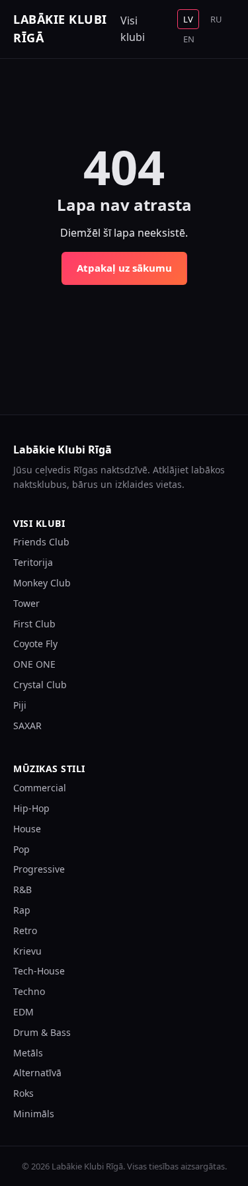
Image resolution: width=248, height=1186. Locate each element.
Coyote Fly (35, 643)
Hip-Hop (31, 808)
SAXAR (27, 725)
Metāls (28, 1053)
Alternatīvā (37, 1072)
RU (216, 19)
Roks (23, 1093)
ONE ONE (34, 664)
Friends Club (41, 541)
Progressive (39, 869)
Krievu (27, 951)
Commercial (39, 787)
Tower (26, 603)
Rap (21, 910)
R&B (22, 889)
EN (188, 39)
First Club (34, 623)
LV (188, 19)
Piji (19, 705)
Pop (21, 849)
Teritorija (33, 562)
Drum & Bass (42, 1032)
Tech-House (39, 971)
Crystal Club (40, 684)
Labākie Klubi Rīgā (60, 28)
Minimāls (33, 1113)
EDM (23, 1012)
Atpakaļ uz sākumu (124, 267)
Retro (25, 930)
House (27, 828)
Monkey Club (42, 582)
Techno (29, 991)
